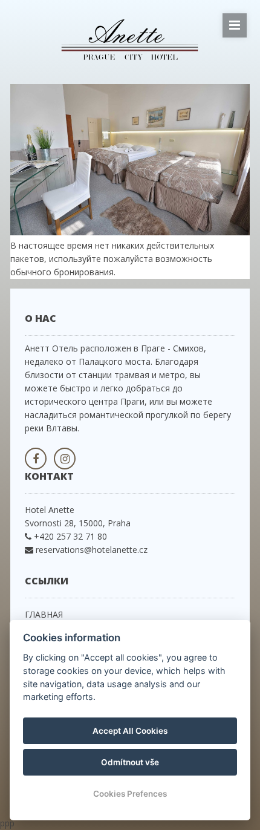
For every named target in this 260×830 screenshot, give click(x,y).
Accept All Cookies (130, 731)
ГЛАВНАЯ (44, 614)
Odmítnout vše (130, 762)
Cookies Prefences (130, 794)
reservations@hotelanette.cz (92, 549)
